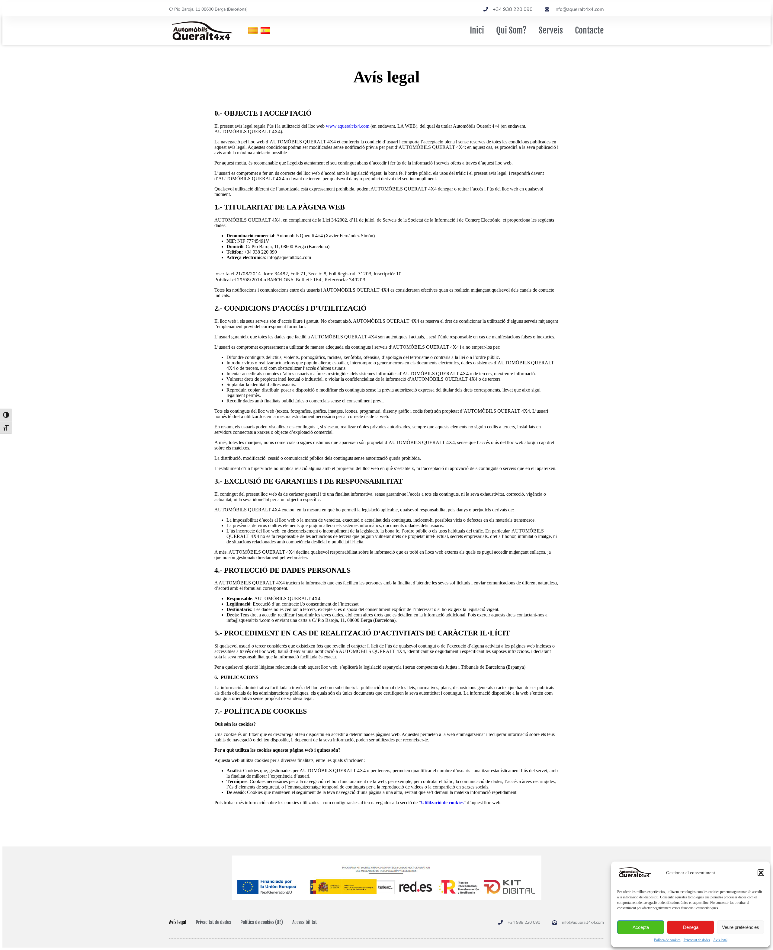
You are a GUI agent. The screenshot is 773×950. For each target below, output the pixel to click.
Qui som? (511, 30)
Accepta (641, 927)
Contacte (589, 30)
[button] (761, 873)
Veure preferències (740, 927)
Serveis (551, 30)
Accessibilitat (304, 922)
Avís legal (720, 940)
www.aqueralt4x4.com (347, 126)
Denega (690, 927)
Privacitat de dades (697, 940)
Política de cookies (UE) (261, 922)
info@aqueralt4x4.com (248, 620)
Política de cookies (667, 940)
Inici (477, 30)
